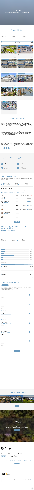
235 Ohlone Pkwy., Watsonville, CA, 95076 (6, 323)
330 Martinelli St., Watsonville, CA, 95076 (6, 332)
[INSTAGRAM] (15, 463)
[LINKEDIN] (17, 463)
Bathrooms (13, 36)
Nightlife (22, 192)
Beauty (18, 192)
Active (15, 192)
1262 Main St (6, 213)
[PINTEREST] (21, 463)
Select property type (3, 36)
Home (2, 460)
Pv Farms (5, 197)
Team (6, 460)
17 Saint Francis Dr (6, 198)
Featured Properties (12, 460)
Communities (19, 460)
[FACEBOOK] (12, 463)
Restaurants (6, 192)
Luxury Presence (20, 480)
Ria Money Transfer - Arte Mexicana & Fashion (7, 216)
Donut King (5, 208)
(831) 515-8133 (3, 455)
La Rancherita (6, 201)
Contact (30, 460)
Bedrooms (24, 36)
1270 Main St (6, 209)
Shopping (11, 192)
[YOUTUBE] (19, 463)
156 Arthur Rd (6, 202)
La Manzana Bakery (7, 212)
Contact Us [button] (17, 430)
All (2, 192)
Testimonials (25, 460)
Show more (17, 221)
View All (17, 406)
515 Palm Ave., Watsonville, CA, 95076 (5, 295)
